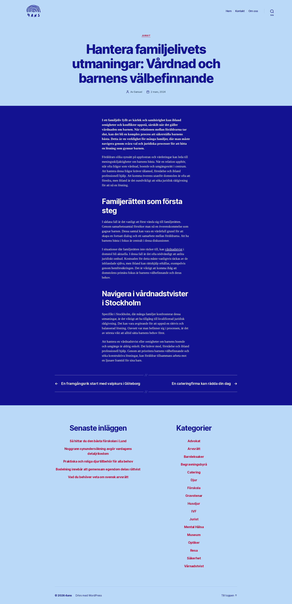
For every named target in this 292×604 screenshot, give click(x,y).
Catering (194, 472)
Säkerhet (194, 558)
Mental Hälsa (194, 527)
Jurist (146, 35)
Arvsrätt (194, 449)
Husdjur (194, 503)
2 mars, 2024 (158, 91)
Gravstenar (193, 496)
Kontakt (240, 11)
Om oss (253, 11)
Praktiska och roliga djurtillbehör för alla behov (98, 461)
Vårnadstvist (194, 566)
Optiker (194, 542)
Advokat (194, 441)
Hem (229, 11)
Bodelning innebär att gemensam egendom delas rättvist (98, 469)
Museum (193, 535)
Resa (194, 550)
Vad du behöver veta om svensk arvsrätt (98, 477)
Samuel (138, 91)
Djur (194, 480)
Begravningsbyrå (194, 464)
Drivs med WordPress (88, 595)
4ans (68, 595)
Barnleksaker (194, 457)
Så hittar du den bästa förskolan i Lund (98, 441)
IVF (193, 511)
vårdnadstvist (173, 249)
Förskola (193, 488)
